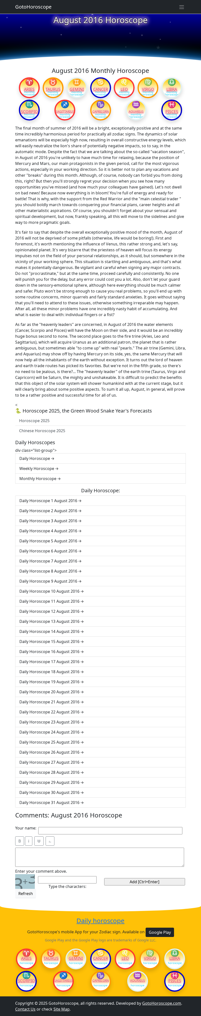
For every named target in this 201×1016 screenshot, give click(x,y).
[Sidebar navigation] (181, 7)
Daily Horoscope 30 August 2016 (49, 792)
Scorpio (29, 111)
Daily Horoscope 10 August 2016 (49, 591)
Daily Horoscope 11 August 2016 (49, 601)
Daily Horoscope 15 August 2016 (49, 641)
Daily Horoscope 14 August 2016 (49, 631)
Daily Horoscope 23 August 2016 (49, 722)
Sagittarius (65, 111)
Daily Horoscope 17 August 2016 (49, 661)
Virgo (148, 89)
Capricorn (100, 111)
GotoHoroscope (33, 6)
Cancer (100, 89)
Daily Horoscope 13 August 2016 (49, 621)
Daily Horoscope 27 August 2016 (49, 762)
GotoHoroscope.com (161, 1003)
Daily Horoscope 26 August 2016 (49, 752)
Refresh (25, 893)
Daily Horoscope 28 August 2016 (49, 772)
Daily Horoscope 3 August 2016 (48, 520)
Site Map (61, 1009)
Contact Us (25, 1009)
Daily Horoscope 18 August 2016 (49, 671)
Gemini (77, 89)
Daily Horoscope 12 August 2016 (49, 611)
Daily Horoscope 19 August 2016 (49, 681)
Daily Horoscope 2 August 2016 (48, 510)
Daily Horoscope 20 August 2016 (49, 692)
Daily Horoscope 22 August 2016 (49, 712)
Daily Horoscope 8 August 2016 (48, 571)
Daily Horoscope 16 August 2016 (49, 651)
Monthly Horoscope (37, 478)
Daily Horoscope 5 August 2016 (48, 541)
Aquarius (136, 111)
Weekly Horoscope (36, 468)
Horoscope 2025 (34, 420)
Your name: (25, 828)
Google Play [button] (160, 932)
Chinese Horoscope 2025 (42, 430)
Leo (124, 89)
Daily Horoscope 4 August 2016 (48, 531)
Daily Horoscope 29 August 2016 (49, 782)
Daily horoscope (100, 921)
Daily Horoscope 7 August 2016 (48, 561)
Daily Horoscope (34, 458)
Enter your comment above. (41, 871)
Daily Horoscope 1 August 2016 (48, 500)
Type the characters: (67, 886)
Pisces (171, 111)
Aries (29, 89)
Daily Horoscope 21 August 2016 (49, 702)
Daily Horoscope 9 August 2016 (48, 581)
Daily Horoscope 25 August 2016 (49, 742)
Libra (171, 89)
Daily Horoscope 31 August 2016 (49, 802)
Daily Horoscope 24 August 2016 (49, 732)
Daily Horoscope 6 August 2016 (48, 551)
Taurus (53, 89)
